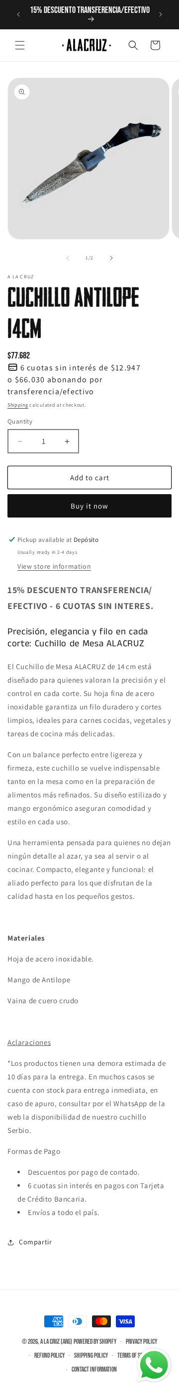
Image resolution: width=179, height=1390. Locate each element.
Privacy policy (141, 1342)
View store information (54, 566)
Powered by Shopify (95, 1341)
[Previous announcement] (18, 14)
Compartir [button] (35, 1241)
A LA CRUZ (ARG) (56, 1341)
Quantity (19, 421)
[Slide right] (111, 258)
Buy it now (89, 506)
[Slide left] (68, 258)
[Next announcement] (161, 14)
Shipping (17, 405)
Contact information (94, 1370)
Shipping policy (91, 1356)
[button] (20, 45)
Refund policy (49, 1356)
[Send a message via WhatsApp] (154, 1365)
